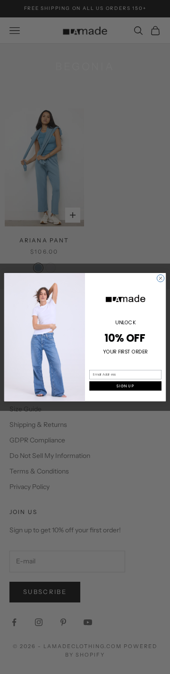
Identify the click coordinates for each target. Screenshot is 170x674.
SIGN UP (125, 385)
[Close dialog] (160, 277)
